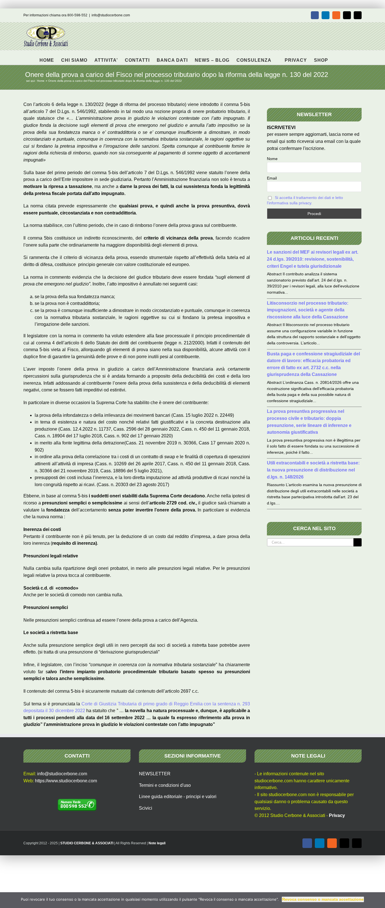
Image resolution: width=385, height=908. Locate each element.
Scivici (145, 808)
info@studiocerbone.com (111, 15)
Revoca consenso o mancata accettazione (323, 899)
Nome (272, 158)
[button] (337, 57)
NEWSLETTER (155, 773)
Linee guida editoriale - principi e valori (177, 796)
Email (272, 178)
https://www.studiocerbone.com (66, 780)
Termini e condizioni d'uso (165, 785)
